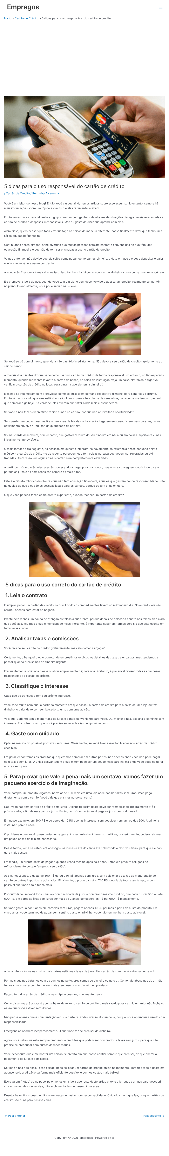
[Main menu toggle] (161, 7)
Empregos (23, 7)
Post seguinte (153, 1115)
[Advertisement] (84, 51)
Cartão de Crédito (18, 193)
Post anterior (15, 1115)
